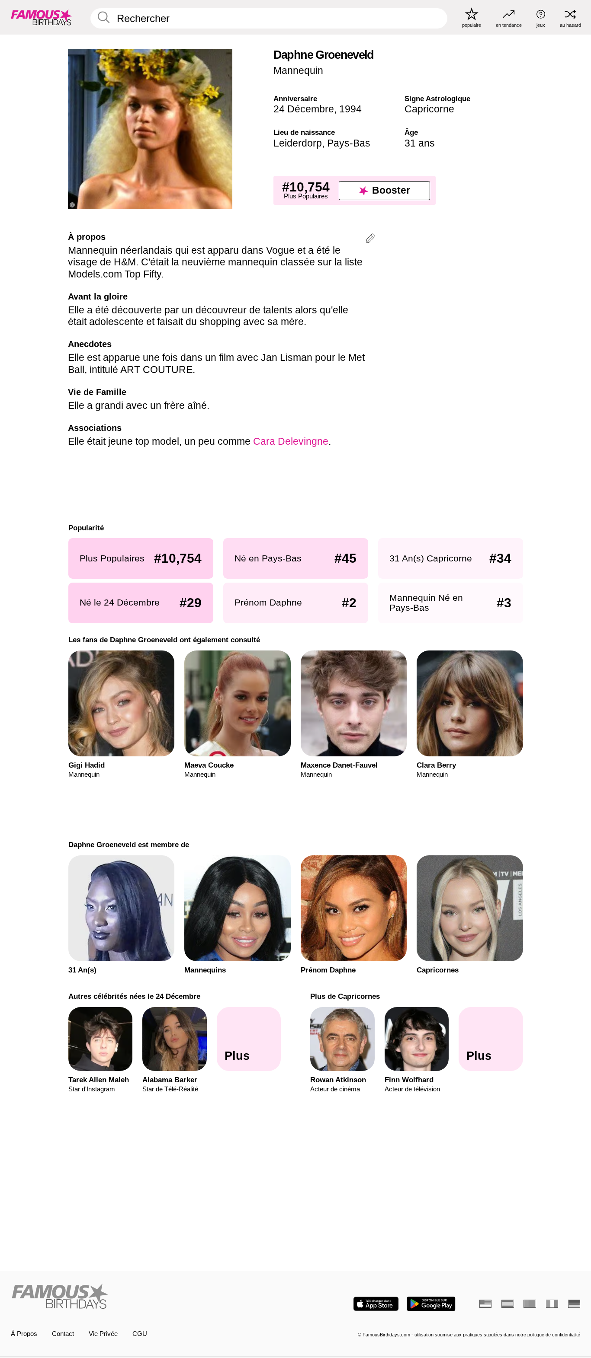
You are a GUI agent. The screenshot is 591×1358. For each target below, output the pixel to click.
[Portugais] (530, 1304)
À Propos (24, 1333)
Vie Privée (103, 1333)
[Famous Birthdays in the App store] (376, 1304)
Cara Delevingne (290, 441)
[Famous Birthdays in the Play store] (431, 1304)
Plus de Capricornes (345, 996)
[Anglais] (485, 1304)
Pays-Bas (348, 143)
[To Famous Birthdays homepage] (41, 17)
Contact (63, 1333)
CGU (139, 1333)
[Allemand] (574, 1304)
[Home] (151, 1297)
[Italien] (552, 1304)
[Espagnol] (507, 1304)
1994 (350, 109)
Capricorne (429, 109)
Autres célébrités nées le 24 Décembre (134, 996)
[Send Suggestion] (370, 239)
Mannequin (298, 70)
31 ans (420, 143)
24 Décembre (303, 109)
